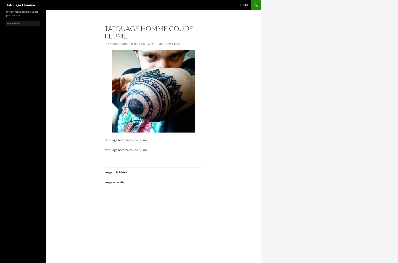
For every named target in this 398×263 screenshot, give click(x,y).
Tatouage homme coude (166, 43)
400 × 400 (139, 43)
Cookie (244, 5)
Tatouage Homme (20, 5)
